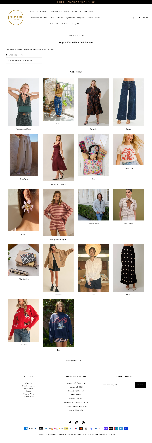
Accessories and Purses (60, 11)
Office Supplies (94, 17)
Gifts (52, 17)
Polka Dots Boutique (60, 434)
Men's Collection (63, 24)
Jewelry (60, 17)
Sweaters (24, 345)
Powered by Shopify (107, 434)
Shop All (75, 24)
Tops (43, 24)
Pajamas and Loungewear (75, 17)
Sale (52, 24)
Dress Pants (24, 179)
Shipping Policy (28, 394)
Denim (128, 129)
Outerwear (34, 24)
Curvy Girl (88, 11)
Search (28, 391)
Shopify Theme (77, 434)
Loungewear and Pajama (58, 239)
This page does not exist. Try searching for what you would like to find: (30, 49)
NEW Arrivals (42, 11)
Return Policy (28, 388)
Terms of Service (28, 396)
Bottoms (75, 11)
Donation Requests (28, 386)
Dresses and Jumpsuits (38, 17)
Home (32, 11)
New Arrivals (128, 224)
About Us (28, 383)
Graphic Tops (128, 168)
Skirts (128, 295)
